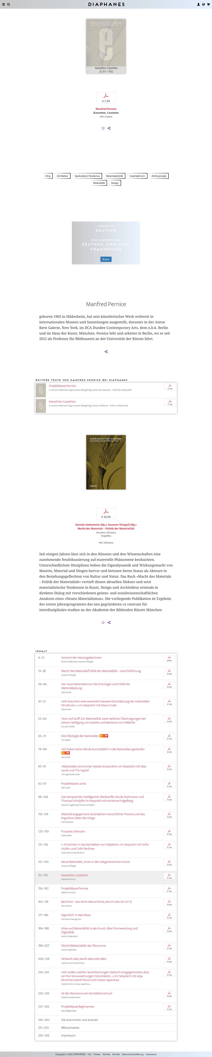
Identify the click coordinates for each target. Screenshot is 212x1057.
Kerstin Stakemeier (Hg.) (91, 524)
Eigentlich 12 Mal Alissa (75, 915)
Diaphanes (106, 4)
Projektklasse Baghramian (77, 1006)
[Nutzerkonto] (198, 4)
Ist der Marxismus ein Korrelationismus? (86, 993)
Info (89, 1054)
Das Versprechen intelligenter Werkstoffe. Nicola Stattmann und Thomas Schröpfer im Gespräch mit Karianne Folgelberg (102, 798)
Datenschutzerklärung (133, 1054)
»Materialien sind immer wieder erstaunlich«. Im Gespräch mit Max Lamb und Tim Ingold (103, 768)
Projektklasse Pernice (62, 386)
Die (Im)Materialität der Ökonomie (83, 945)
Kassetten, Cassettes (62, 401)
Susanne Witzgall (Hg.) (122, 524)
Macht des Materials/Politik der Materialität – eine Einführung (101, 671)
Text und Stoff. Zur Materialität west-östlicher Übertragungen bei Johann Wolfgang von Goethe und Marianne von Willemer (103, 720)
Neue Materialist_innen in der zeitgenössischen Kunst (95, 862)
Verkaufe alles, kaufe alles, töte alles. (84, 959)
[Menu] (3, 4)
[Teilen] (109, 128)
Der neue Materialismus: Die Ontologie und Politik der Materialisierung (95, 686)
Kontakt (116, 1054)
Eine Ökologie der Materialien (80, 736)
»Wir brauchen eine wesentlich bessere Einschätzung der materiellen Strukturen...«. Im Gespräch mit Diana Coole (105, 703)
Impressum (151, 1054)
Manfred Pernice (106, 108)
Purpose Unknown (73, 831)
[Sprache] (203, 4)
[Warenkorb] (208, 4)
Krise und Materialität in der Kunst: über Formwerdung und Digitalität (99, 930)
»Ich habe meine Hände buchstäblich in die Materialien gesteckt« (103, 749)
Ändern (106, 259)
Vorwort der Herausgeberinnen (81, 657)
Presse (97, 1054)
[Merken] (103, 128)
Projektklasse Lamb (73, 783)
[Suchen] (8, 4)
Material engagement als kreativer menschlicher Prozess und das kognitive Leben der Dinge (103, 816)
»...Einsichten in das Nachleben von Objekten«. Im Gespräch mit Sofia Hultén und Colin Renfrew (105, 846)
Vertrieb (106, 1054)
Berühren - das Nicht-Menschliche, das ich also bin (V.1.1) (96, 902)
